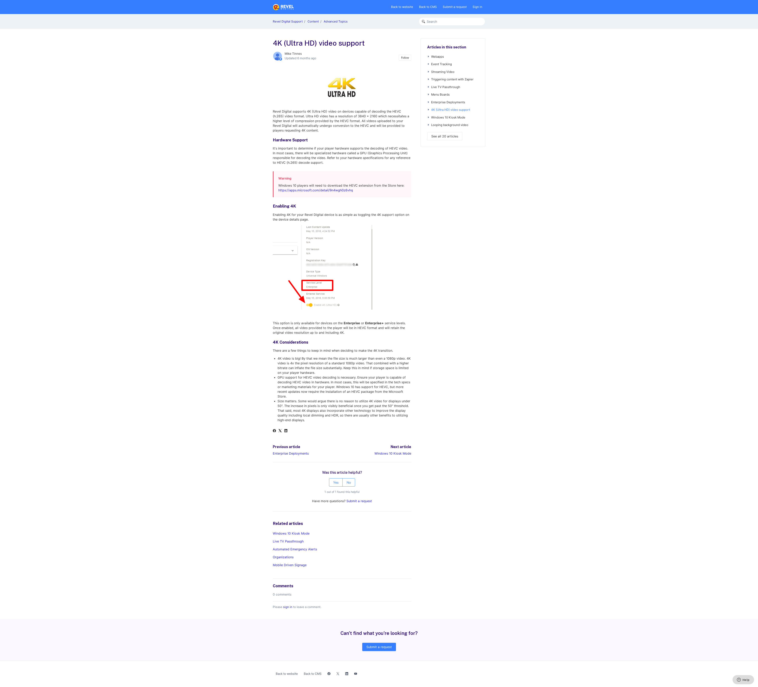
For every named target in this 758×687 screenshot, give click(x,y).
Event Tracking (441, 64)
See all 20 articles (444, 136)
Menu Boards (440, 94)
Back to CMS (428, 7)
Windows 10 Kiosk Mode (392, 453)
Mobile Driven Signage (290, 565)
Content (313, 21)
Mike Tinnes (293, 53)
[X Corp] (280, 431)
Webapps (437, 56)
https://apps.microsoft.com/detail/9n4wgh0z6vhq (315, 190)
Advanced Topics (336, 21)
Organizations (283, 557)
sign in (287, 607)
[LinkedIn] (285, 431)
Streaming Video (442, 72)
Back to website (402, 7)
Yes (336, 482)
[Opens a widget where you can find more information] (743, 680)
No (349, 482)
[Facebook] (274, 431)
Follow (405, 57)
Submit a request (455, 7)
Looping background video (449, 125)
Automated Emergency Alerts (295, 549)
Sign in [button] (477, 7)
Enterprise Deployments (291, 453)
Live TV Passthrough (288, 541)
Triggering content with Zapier (452, 79)
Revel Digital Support (288, 21)
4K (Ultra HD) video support (450, 110)
